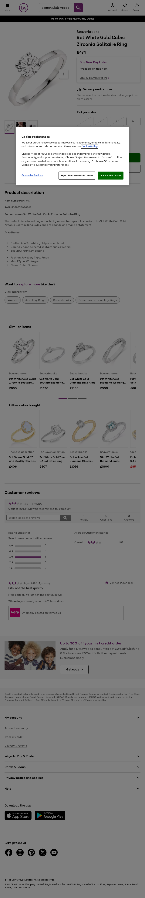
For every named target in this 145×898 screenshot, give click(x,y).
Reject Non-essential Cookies (77, 175)
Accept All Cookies (110, 175)
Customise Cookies (32, 175)
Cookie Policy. (90, 146)
